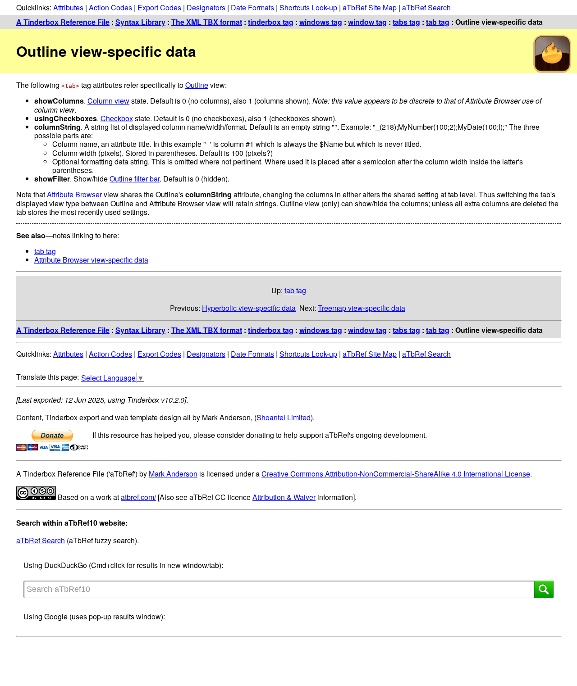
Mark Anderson (173, 473)
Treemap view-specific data (361, 308)
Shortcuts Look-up (308, 7)
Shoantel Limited (283, 417)
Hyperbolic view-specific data (249, 308)
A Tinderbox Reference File (63, 22)
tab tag (437, 22)
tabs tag (406, 22)
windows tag (320, 22)
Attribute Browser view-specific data (91, 259)
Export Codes (159, 7)
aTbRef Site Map (370, 7)
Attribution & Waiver (284, 497)
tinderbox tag (270, 22)
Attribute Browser (74, 194)
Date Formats (252, 7)
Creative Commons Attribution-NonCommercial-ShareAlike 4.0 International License (395, 473)
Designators (206, 7)
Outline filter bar (135, 178)
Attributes (68, 7)
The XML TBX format (206, 22)
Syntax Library (140, 22)
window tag (367, 22)
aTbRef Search (426, 7)
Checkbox (117, 118)
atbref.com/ (138, 497)
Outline (196, 85)
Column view (108, 100)
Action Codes (110, 7)
